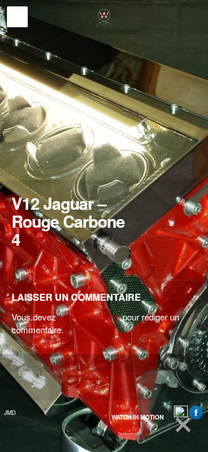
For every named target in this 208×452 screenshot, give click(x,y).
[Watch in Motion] (104, 17)
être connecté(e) (89, 317)
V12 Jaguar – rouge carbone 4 (68, 221)
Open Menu (17, 16)
